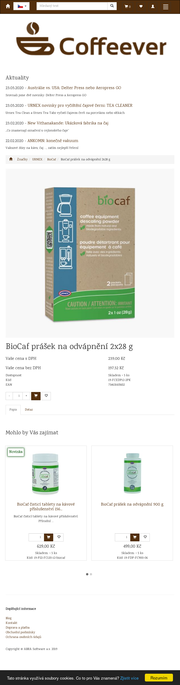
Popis (13, 410)
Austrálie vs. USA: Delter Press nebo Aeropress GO (74, 88)
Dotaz (29, 410)
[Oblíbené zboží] (141, 7)
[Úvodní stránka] (10, 159)
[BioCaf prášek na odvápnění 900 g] (132, 474)
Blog (8, 618)
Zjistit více (129, 678)
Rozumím (158, 678)
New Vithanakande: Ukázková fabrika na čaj (68, 123)
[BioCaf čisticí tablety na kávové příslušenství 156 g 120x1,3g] (45, 474)
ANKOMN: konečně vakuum (52, 141)
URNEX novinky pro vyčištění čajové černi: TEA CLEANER (80, 106)
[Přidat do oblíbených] (46, 396)
